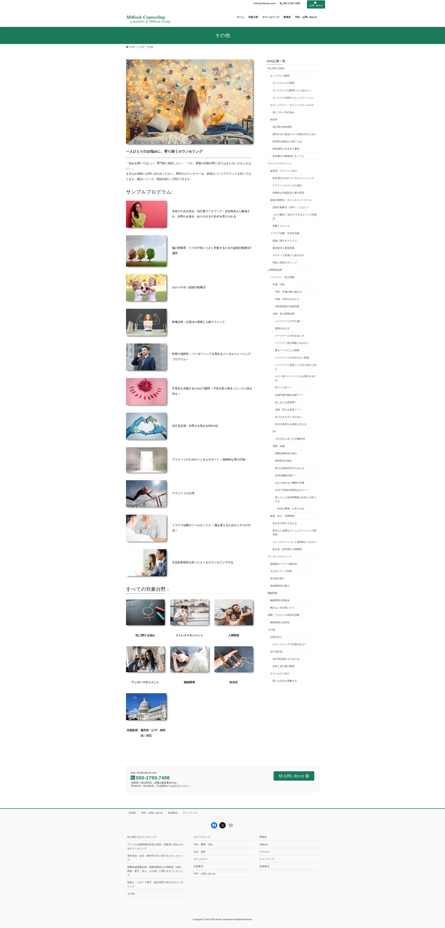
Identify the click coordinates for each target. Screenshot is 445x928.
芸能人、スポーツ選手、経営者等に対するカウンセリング (155, 884)
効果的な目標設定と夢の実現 (288, 192)
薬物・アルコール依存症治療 (283, 615)
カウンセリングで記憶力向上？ (290, 644)
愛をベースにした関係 (287, 350)
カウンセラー (200, 859)
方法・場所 (199, 851)
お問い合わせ (316, 5)
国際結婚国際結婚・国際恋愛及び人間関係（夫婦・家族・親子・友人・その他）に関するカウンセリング (155, 871)
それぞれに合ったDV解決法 (290, 438)
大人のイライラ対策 (281, 571)
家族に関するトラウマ (285, 240)
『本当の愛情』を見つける (289, 508)
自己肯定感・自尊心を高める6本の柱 (195, 425)
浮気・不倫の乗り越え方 (288, 291)
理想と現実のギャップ (285, 262)
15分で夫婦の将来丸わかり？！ (292, 490)
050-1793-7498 (291, 3)
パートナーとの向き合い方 (289, 335)
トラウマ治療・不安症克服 (284, 233)
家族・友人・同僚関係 (282, 515)
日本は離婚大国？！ (286, 475)
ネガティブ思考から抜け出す (288, 255)
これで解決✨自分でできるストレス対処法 (295, 216)
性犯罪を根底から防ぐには (287, 141)
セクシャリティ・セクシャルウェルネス (292, 105)
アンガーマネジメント (280, 556)
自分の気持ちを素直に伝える (291, 424)
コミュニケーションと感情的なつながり (294, 542)
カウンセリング (202, 837)
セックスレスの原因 (283, 82)
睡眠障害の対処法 (280, 600)
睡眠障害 (272, 593)
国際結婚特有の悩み (286, 453)
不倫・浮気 (279, 284)
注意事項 (198, 866)
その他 (271, 629)
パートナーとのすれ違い (288, 321)
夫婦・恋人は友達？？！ (288, 409)
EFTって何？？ (283, 387)
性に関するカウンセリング (141, 837)
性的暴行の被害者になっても (288, 156)
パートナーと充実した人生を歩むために (295, 366)
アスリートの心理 (183, 493)
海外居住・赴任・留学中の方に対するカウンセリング (155, 857)
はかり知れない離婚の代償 (289, 482)
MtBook (264, 844)
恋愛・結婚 (279, 446)
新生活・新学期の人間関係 (287, 549)
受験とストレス (281, 225)
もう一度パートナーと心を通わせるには (295, 378)
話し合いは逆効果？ (286, 402)
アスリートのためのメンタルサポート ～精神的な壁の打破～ (210, 459)
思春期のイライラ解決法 (283, 563)
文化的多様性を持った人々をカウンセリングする (202, 562)
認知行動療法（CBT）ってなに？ (291, 207)
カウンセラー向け (280, 673)
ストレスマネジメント (280, 163)
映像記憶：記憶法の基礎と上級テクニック (198, 321)
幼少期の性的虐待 (282, 126)
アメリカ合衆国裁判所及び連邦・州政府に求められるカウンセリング (155, 846)
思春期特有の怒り (280, 585)
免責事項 (173, 812)
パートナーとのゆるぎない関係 (292, 357)
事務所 (263, 837)
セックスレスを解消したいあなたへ (292, 90)
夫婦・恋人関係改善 (283, 313)
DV (274, 431)
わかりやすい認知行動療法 (188, 287)
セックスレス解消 (280, 75)
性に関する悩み (276, 68)
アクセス (264, 851)
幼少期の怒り (277, 578)
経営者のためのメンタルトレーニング (293, 178)
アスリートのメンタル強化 (287, 185)
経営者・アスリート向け (283, 170)
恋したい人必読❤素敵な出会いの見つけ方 (295, 499)
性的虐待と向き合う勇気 (286, 148)
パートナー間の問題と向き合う (292, 343)
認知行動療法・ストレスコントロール (291, 200)
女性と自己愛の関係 (283, 666)
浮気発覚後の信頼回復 (287, 306)
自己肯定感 (276, 651)
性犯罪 (273, 119)
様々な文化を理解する (285, 680)
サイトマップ (190, 812)
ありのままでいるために (288, 416)
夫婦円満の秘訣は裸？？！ (289, 395)
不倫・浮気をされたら (287, 299)
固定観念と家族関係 (283, 248)
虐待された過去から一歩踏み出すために (294, 134)
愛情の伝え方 (282, 328)
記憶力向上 (276, 637)
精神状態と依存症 (280, 622)
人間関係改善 (275, 269)
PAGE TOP (432, 897)
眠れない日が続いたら (282, 607)
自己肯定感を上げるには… (287, 658)
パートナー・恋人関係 (282, 277)
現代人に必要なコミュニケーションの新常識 (294, 532)
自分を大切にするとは (285, 523)
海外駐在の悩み (283, 460)
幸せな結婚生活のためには (289, 468)
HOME (132, 812)
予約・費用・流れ (203, 844)
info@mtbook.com (265, 3)
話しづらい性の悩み (283, 112)
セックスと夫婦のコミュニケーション (293, 97)
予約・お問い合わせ (152, 812)
